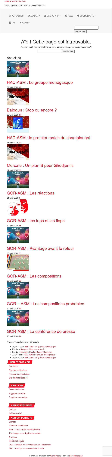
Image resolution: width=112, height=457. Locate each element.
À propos (13, 437)
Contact (12, 421)
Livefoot (12, 409)
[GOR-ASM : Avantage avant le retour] (18, 234)
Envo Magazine (76, 455)
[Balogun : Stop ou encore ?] (18, 96)
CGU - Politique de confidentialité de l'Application (30, 444)
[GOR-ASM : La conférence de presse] (18, 317)
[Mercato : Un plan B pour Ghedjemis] (18, 151)
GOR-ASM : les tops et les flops (36, 220)
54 (20, 308)
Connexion (13, 366)
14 (20, 336)
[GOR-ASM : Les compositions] (18, 262)
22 (20, 142)
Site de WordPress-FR (18, 377)
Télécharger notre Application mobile (25, 433)
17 (20, 114)
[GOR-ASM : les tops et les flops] (18, 207)
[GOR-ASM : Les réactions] (18, 179)
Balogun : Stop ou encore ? (32, 110)
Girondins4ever (15, 413)
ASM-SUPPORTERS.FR (15, 1)
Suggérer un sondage (18, 397)
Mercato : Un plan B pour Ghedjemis (40, 165)
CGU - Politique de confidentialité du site (26, 448)
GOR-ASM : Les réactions (30, 193)
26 (20, 280)
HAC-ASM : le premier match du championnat (48, 137)
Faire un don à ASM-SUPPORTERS (24, 429)
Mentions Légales (16, 440)
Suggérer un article (17, 393)
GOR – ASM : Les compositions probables (45, 303)
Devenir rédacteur (16, 389)
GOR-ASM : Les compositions (34, 276)
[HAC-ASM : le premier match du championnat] (18, 124)
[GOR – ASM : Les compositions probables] (18, 290)
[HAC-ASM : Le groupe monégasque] (18, 68)
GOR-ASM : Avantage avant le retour (40, 248)
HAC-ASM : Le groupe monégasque (40, 82)
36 (20, 170)
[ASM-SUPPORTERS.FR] (9, 10)
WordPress (55, 455)
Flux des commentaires (19, 373)
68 (20, 225)
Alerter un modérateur (18, 425)
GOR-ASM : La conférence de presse (41, 331)
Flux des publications (18, 370)
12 (20, 87)
